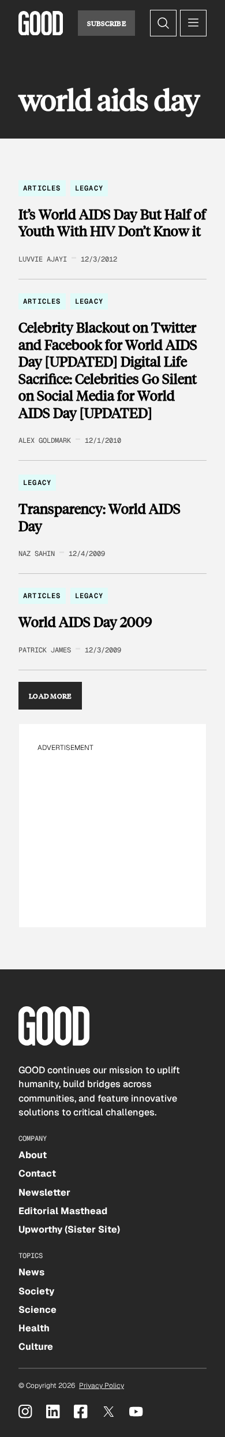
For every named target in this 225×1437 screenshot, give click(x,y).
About (32, 1155)
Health (34, 1328)
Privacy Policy (101, 1385)
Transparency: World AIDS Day (99, 517)
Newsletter (44, 1192)
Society (36, 1291)
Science (37, 1310)
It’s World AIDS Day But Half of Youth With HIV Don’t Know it (112, 223)
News (31, 1272)
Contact (37, 1173)
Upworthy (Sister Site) (69, 1229)
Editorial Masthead (62, 1211)
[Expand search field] (163, 23)
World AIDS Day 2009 (85, 621)
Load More (50, 695)
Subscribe (106, 23)
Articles (42, 188)
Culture (35, 1347)
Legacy (89, 188)
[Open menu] (193, 23)
